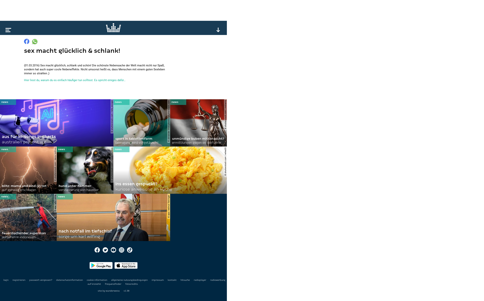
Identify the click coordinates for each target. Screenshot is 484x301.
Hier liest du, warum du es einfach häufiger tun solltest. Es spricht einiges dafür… (75, 80)
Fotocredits (131, 284)
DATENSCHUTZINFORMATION (69, 280)
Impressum (158, 280)
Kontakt (172, 280)
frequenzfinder (113, 284)
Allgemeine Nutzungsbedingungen (129, 280)
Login (6, 280)
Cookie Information (97, 280)
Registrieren (18, 280)
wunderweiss (113, 290)
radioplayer (200, 280)
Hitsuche (185, 280)
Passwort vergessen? (40, 280)
